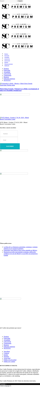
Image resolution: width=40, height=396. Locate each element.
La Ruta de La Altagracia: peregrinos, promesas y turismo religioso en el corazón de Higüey (20, 247)
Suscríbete (7, 351)
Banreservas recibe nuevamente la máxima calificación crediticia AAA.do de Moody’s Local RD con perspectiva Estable (21, 253)
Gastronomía (7, 343)
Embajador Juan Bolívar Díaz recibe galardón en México (20, 250)
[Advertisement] (20, 221)
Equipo (6, 355)
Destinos (6, 336)
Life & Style (7, 341)
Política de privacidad (10, 360)
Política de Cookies (9, 361)
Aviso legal (7, 358)
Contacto (6, 353)
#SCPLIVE (7, 348)
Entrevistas (7, 338)
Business (6, 345)
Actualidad (7, 340)
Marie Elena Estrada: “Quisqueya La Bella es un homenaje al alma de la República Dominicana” (19, 89)
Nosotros (6, 356)
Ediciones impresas (9, 346)
